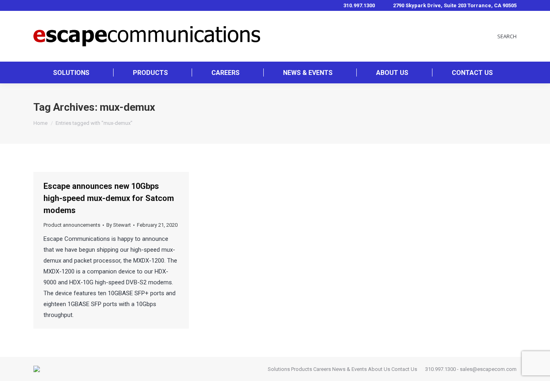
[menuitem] (71, 72)
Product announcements (71, 225)
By (118, 225)
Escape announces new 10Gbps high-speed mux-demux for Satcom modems (108, 198)
